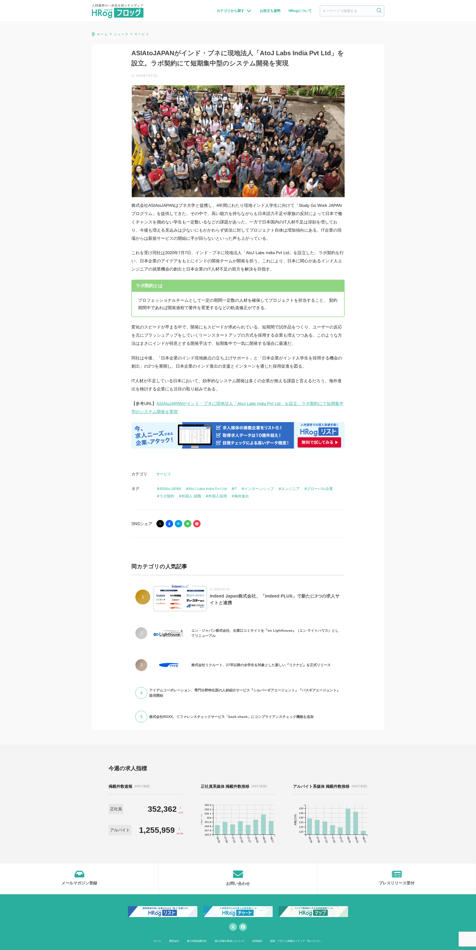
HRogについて (300, 11)
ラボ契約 (166, 496)
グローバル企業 (320, 488)
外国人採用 (217, 496)
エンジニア (290, 488)
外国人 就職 (191, 496)
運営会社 (174, 941)
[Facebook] (243, 927)
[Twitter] (233, 927)
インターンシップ (259, 488)
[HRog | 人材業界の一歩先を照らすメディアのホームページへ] (118, 11)
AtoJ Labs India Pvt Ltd (207, 488)
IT (235, 488)
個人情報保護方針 (197, 941)
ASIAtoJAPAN (170, 488)
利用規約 (257, 941)
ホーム (157, 941)
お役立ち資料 (270, 11)
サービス (163, 474)
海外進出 (241, 496)
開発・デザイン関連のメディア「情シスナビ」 (296, 941)
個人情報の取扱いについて (229, 941)
